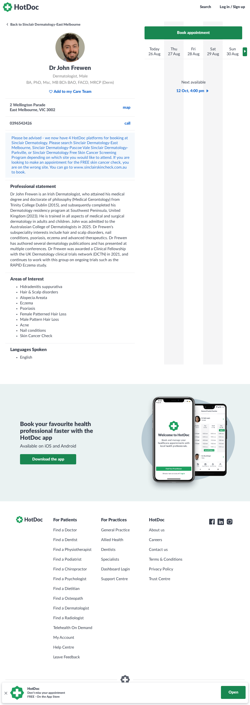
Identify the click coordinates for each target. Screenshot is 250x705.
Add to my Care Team (73, 92)
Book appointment (193, 33)
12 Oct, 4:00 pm (190, 91)
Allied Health (112, 540)
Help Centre (63, 647)
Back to (45, 24)
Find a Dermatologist (71, 608)
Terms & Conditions (165, 559)
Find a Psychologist (69, 579)
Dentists (108, 550)
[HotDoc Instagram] (229, 522)
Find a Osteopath (68, 598)
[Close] (5, 692)
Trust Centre (159, 579)
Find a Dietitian (66, 589)
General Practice (115, 530)
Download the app (48, 459)
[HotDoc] (20, 7)
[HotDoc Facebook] (212, 522)
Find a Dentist (65, 540)
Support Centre (114, 579)
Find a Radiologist (68, 618)
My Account (63, 638)
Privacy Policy (161, 569)
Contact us (158, 550)
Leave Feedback (66, 657)
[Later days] (245, 51)
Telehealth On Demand (72, 628)
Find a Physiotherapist (72, 550)
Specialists (110, 559)
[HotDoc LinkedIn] (220, 522)
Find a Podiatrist (67, 559)
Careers (155, 540)
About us (157, 530)
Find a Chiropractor (70, 569)
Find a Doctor (65, 530)
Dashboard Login (115, 569)
